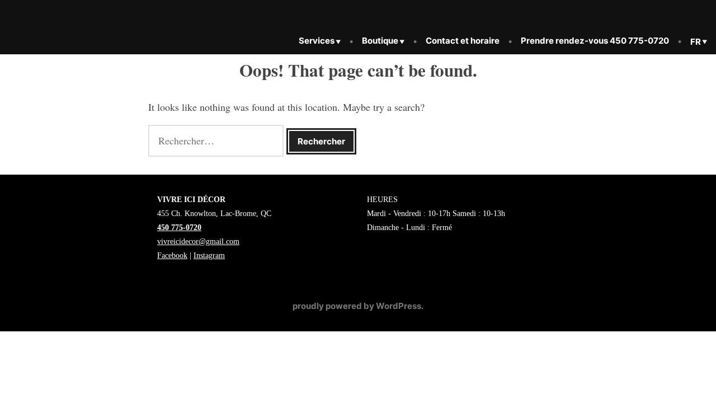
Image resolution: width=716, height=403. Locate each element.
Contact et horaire (463, 40)
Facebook (172, 255)
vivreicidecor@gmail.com (198, 241)
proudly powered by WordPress (357, 306)
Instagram (209, 255)
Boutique (380, 40)
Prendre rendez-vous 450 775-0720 (595, 40)
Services (317, 40)
